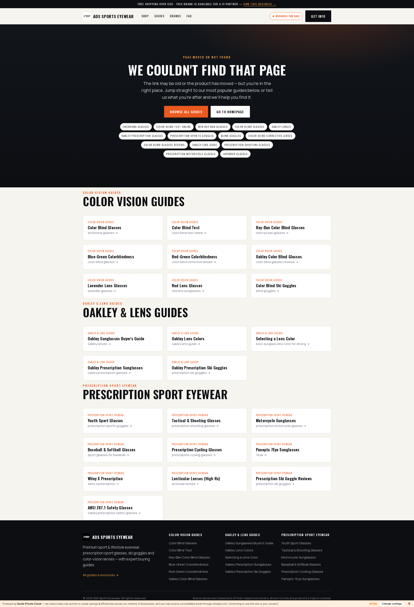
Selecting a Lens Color (241, 557)
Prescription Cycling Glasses (302, 571)
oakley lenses (281, 127)
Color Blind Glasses (183, 543)
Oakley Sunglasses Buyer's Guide (249, 543)
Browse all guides (186, 111)
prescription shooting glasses (247, 145)
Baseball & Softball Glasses (301, 564)
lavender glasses (235, 154)
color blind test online (173, 127)
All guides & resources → (101, 575)
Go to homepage (230, 111)
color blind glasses (249, 127)
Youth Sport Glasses (296, 543)
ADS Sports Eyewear (113, 16)
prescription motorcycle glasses (191, 154)
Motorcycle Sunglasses (298, 557)
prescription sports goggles (192, 136)
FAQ (189, 16)
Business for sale (288, 16)
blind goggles (231, 136)
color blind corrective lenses (270, 136)
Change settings (392, 603)
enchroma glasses (136, 127)
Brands (175, 16)
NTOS (373, 603)
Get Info (318, 16)
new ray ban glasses (213, 127)
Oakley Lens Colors (239, 550)
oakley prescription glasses (142, 136)
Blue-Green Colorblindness (189, 564)
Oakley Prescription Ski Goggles (248, 571)
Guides (159, 16)
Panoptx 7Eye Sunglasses (300, 579)
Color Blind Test (180, 550)
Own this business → (259, 4)
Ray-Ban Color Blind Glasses (189, 557)
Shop (145, 16)
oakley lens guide (204, 145)
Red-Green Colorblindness (188, 571)
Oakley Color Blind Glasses (188, 579)
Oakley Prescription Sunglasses (248, 564)
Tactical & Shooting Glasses (301, 550)
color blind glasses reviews (164, 145)
